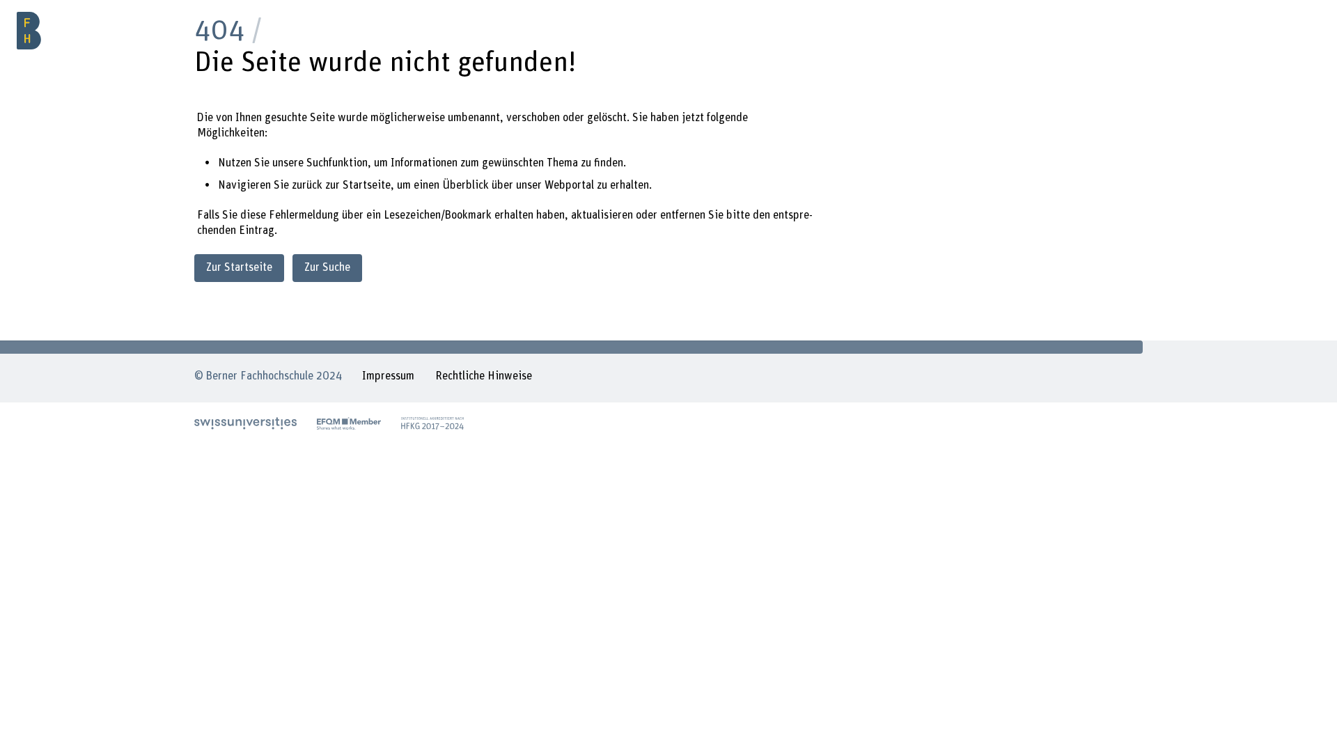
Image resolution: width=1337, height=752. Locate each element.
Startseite (367, 185)
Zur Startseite (239, 267)
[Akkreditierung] (432, 423)
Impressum (388, 376)
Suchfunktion (337, 163)
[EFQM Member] (349, 423)
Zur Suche (327, 267)
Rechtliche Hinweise (483, 376)
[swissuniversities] (245, 423)
